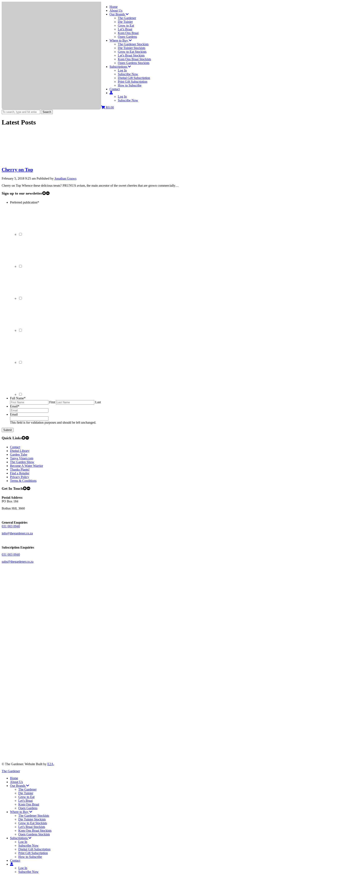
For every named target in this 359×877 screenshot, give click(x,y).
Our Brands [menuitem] (18, 785)
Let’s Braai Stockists (131, 55)
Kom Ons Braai (128, 33)
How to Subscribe (129, 85)
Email (14, 406)
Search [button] (47, 111)
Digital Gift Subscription (134, 78)
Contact (114, 89)
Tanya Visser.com (21, 458)
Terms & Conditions (23, 480)
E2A (50, 764)
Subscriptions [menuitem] (19, 838)
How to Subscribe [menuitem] (30, 856)
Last (98, 402)
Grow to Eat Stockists (132, 51)
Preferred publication (24, 202)
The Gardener (127, 18)
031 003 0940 (11, 526)
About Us (115, 10)
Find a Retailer (19, 473)
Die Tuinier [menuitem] (25, 793)
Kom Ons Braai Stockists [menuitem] (35, 830)
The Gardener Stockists (133, 44)
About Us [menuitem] (16, 782)
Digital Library (20, 451)
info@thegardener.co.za (17, 533)
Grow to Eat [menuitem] (26, 797)
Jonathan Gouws (65, 178)
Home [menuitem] (14, 778)
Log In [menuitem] (22, 842)
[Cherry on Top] (33, 161)
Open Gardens (127, 36)
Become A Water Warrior (26, 465)
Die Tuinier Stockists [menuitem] (32, 819)
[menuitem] (11, 864)
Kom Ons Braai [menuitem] (28, 804)
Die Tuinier (125, 21)
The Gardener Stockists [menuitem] (33, 815)
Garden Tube (18, 454)
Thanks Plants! (20, 469)
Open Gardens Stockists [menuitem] (34, 834)
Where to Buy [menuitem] (19, 812)
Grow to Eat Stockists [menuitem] (32, 823)
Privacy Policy (19, 477)
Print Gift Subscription (132, 81)
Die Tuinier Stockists (131, 48)
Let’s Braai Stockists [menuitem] (31, 827)
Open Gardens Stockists (133, 63)
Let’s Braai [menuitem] (25, 800)
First (52, 402)
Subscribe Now (128, 74)
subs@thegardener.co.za (17, 561)
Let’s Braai (125, 29)
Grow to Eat (126, 25)
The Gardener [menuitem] (27, 789)
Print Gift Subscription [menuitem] (33, 853)
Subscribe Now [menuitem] (28, 845)
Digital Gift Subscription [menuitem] (34, 849)
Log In (122, 70)
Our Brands (117, 14)
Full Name (18, 398)
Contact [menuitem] (15, 860)
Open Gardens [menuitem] (27, 808)
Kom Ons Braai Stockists (134, 59)
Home (113, 7)
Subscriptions (118, 66)
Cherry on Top (17, 169)
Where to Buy (119, 40)
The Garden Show (22, 462)
